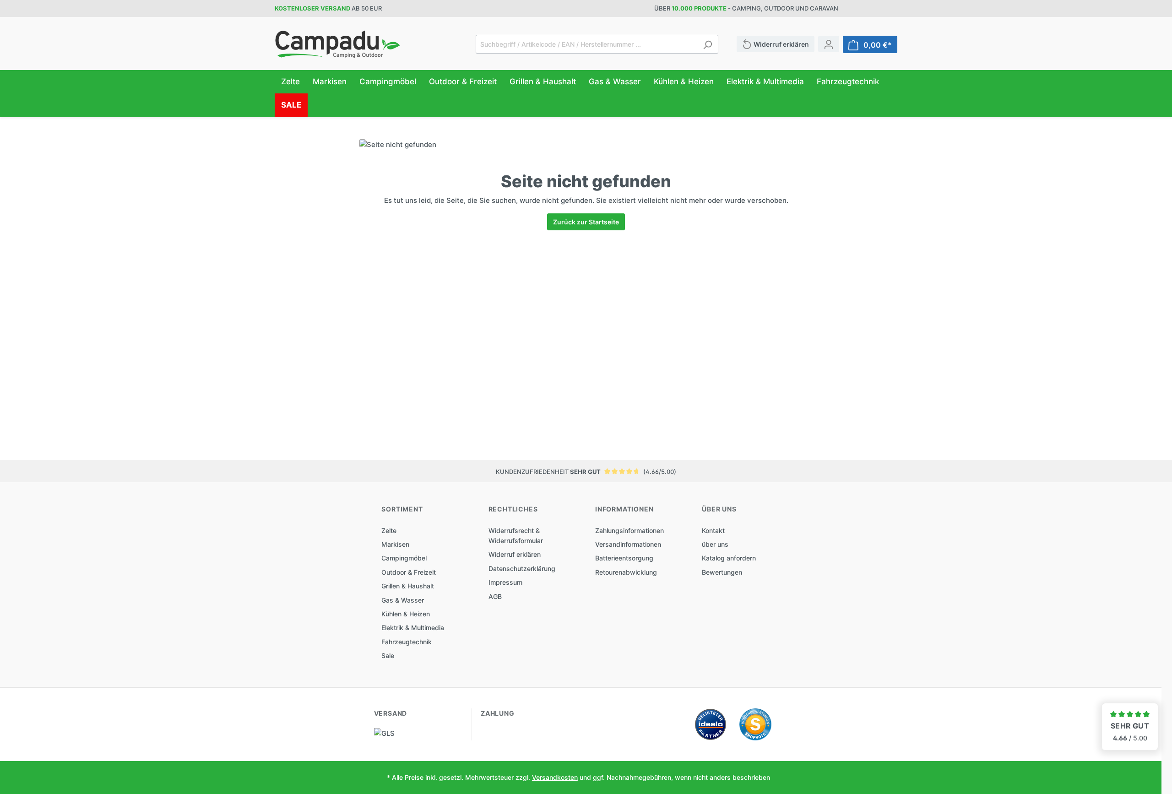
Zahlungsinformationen (629, 530)
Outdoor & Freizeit (408, 572)
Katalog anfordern (729, 558)
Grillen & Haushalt (407, 586)
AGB (495, 596)
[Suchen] (707, 44)
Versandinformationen (628, 544)
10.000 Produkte (699, 8)
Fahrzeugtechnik (406, 642)
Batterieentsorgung (624, 558)
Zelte (388, 530)
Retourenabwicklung (626, 572)
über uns (715, 544)
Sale (387, 655)
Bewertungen (722, 572)
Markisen (395, 544)
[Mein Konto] (828, 44)
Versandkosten (555, 777)
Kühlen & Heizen (405, 614)
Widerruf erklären (514, 554)
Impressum (505, 582)
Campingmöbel (404, 558)
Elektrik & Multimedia (412, 627)
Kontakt (713, 530)
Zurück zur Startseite (586, 222)
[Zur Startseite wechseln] (338, 44)
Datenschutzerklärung (521, 568)
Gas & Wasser (402, 600)
